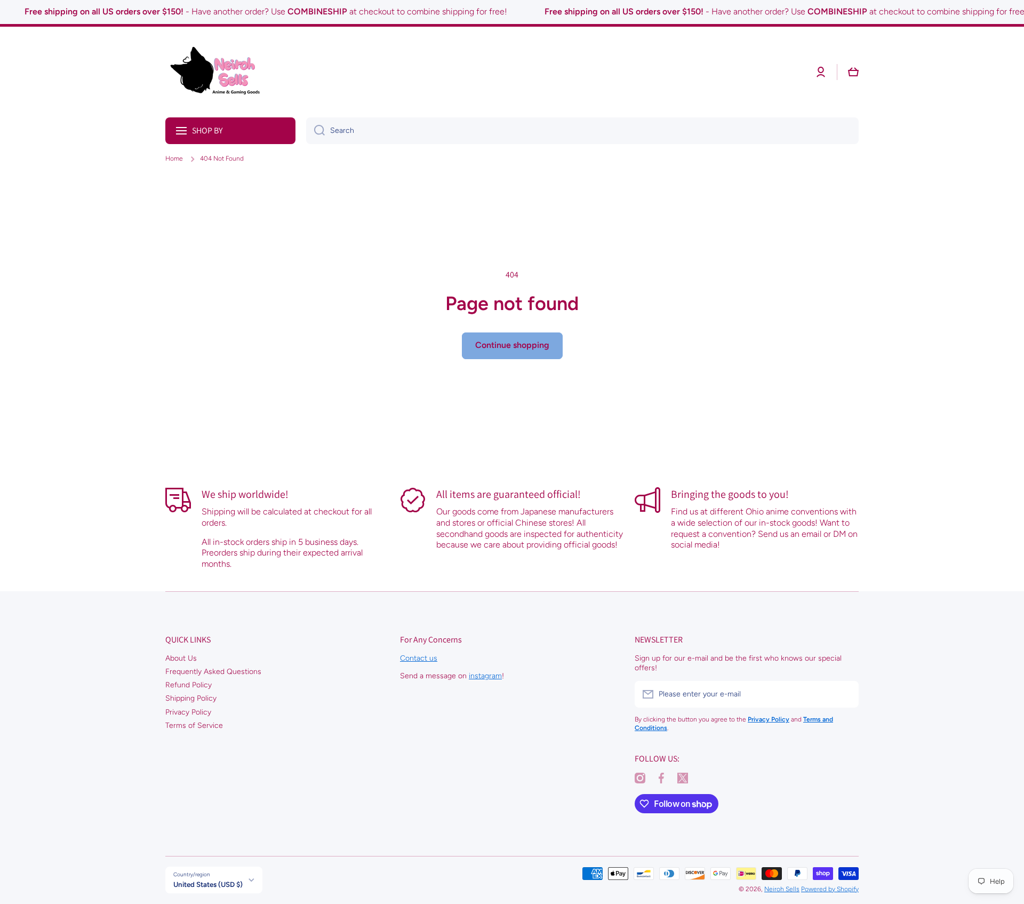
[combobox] (582, 130)
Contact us (418, 658)
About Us (181, 658)
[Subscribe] (845, 694)
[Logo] (218, 72)
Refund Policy (188, 684)
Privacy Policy (188, 712)
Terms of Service (194, 725)
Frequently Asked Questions (213, 671)
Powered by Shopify (830, 889)
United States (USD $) (208, 884)
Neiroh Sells (781, 889)
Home (174, 158)
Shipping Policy (191, 698)
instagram (485, 675)
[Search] (315, 130)
